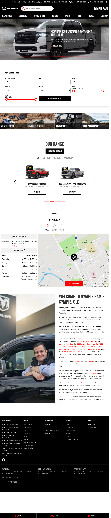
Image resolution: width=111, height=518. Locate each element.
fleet (91, 361)
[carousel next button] (94, 182)
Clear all (100, 74)
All (38, 158)
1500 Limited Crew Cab (90, 346)
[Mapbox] (44, 285)
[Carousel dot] (24, 56)
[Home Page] (10, 8)
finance (78, 361)
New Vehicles (7, 16)
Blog (67, 424)
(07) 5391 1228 (21, 243)
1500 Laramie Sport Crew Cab (88, 344)
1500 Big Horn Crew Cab (88, 341)
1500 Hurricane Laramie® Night (12, 440)
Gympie (54, 213)
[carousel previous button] (15, 182)
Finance (91, 16)
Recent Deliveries (72, 439)
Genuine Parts (73, 383)
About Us (69, 433)
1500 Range (46, 158)
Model (73, 78)
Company (104, 16)
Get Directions (74, 283)
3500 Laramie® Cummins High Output (12, 455)
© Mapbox (95, 286)
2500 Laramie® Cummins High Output (12, 450)
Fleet (79, 16)
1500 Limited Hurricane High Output (11, 444)
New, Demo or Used (10, 78)
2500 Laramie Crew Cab (92, 349)
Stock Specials (28, 424)
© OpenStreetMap (104, 286)
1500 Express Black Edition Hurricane (11, 428)
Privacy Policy (91, 424)
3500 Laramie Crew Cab (71, 352)
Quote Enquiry (28, 448)
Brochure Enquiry (29, 445)
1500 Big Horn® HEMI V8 (10, 424)
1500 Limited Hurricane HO (69, 349)
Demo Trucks (28, 430)
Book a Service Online (52, 430)
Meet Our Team (71, 430)
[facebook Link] (106, 2)
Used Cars (27, 433)
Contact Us (69, 427)
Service (55, 16)
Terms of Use (91, 427)
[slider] (73, 91)
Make (40, 78)
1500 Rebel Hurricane (9, 432)
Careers (68, 436)
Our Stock (23, 16)
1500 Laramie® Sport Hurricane (9, 436)
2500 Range (57, 158)
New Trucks (27, 427)
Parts (67, 16)
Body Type (7, 87)
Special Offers (39, 16)
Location (41, 87)
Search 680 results (54, 99)
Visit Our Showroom (55, 151)
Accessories (85, 383)
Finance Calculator (30, 442)
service (95, 373)
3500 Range (68, 158)
